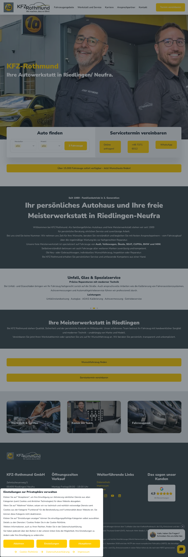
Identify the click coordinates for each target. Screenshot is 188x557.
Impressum (84, 551)
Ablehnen (19, 543)
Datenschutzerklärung (57, 551)
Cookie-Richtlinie (29, 551)
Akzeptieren (84, 543)
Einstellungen (51, 543)
